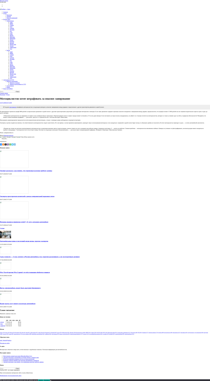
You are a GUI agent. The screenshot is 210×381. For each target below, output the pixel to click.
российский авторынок (96, 334)
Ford (11, 26)
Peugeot (12, 41)
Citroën (12, 25)
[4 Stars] (16, 137)
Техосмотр (134, 332)
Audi (11, 22)
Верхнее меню (4, 0)
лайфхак (48, 334)
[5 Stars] (21, 137)
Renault (12, 43)
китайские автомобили (38, 334)
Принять (41, 380)
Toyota (11, 46)
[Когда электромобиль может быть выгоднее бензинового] (5, 285)
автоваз (161, 332)
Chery (2, 332)
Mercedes (12, 37)
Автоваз (73, 332)
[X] (6, 144)
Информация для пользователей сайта (10, 375)
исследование (26, 334)
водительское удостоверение (195, 332)
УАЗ (140, 332)
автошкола (184, 332)
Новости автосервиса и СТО (18, 84)
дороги (6, 334)
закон (11, 334)
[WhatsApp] (10, 144)
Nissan (11, 40)
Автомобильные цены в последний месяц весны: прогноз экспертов (24, 241)
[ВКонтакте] (1, 144)
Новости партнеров (12, 81)
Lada (11, 32)
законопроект (18, 334)
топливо (106, 334)
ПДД (105, 332)
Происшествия (112, 332)
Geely (7, 332)
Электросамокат (153, 332)
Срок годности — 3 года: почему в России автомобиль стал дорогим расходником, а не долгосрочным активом (40, 257)
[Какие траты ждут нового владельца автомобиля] (5, 300)
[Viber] (8, 144)
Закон (5, 135)
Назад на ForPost (8, 88)
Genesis (12, 28)
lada (28, 332)
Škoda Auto (13, 44)
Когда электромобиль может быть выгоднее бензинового (20, 288)
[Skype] (12, 144)
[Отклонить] (50, 380)
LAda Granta (34, 332)
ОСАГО (99, 332)
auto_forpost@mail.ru (5, 340)
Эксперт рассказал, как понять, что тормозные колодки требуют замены (26, 171)
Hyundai (12, 29)
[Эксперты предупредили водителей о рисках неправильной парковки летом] (14, 193)
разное (86, 334)
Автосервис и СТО (8, 80)
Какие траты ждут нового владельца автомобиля (17, 303)
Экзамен (145, 332)
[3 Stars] (11, 137)
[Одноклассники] (3, 144)
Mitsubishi (12, 38)
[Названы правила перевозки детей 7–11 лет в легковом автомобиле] (14, 218)
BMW (11, 23)
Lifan (11, 34)
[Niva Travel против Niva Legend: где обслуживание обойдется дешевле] (5, 269)
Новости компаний (12, 18)
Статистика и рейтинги (123, 332)
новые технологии (64, 334)
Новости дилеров (15, 82)
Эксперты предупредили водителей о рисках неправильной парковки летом (27, 196)
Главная (5, 12)
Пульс (5, 13)
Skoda (53, 332)
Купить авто (6, 19)
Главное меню (4, 93)
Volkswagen (13, 47)
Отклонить (46, 380)
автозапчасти (168, 332)
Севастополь (10, 21)
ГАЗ (11, 49)
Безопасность (80, 332)
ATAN (2, 322)
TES (1, 324)
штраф (112, 334)
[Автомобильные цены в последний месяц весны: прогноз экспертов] (5, 238)
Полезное (9, 15)
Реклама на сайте (5, 343)
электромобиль (129, 334)
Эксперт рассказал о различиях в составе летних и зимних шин (21, 357)
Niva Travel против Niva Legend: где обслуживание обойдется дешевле (25, 272)
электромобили (119, 334)
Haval (12, 332)
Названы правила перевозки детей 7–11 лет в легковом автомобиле (24, 222)
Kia (11, 31)
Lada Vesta (41, 332)
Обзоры (9, 16)
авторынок (176, 332)
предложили (12, 107)
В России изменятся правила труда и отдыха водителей (18, 359)
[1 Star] (2, 137)
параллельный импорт (76, 334)
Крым (8, 50)
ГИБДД (88, 332)
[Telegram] (15, 144)
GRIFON (2, 326)
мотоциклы (10, 135)
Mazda (11, 35)
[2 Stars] (6, 137)
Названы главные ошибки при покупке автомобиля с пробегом (21, 360)
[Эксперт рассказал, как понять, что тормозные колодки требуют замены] (14, 167)
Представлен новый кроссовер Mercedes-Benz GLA (17, 356)
